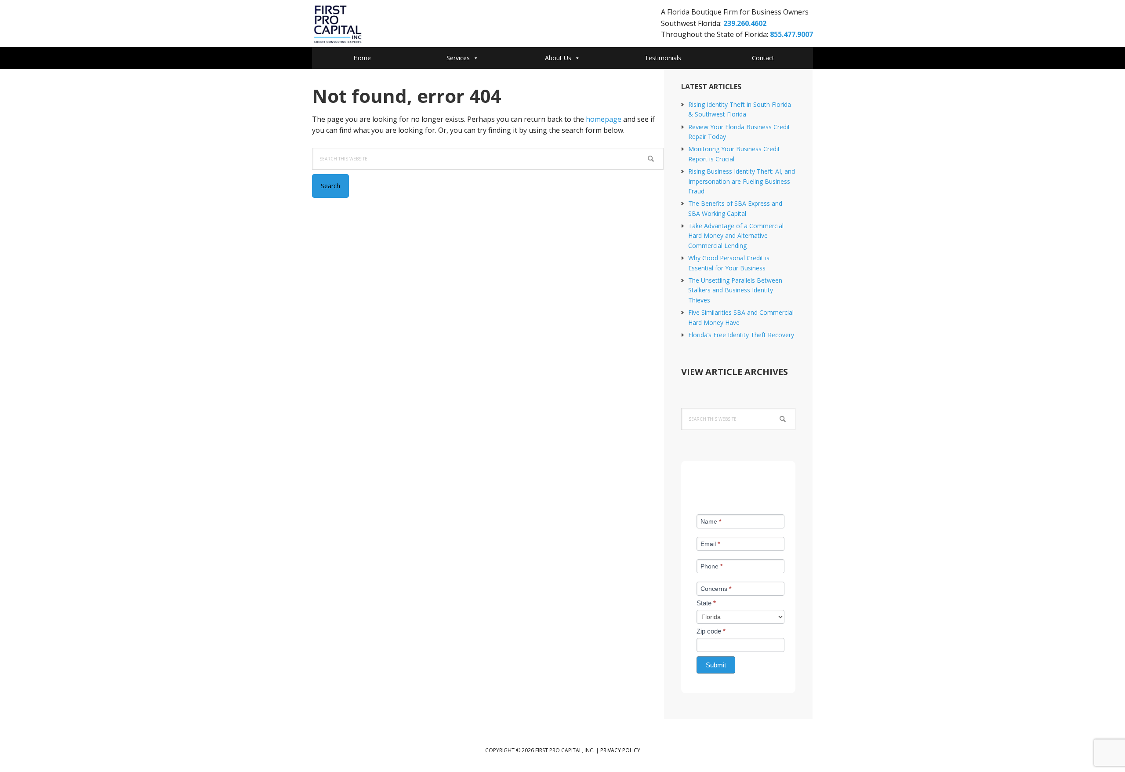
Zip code (711, 631)
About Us (558, 58)
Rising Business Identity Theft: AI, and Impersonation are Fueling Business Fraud (741, 181)
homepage (603, 119)
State (706, 603)
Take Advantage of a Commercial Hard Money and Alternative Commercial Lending (736, 236)
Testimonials (663, 58)
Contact (763, 58)
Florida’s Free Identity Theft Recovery (741, 335)
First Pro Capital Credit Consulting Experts (382, 25)
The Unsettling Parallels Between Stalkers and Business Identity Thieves (735, 290)
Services (458, 58)
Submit (716, 665)
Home (362, 58)
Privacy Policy (620, 750)
